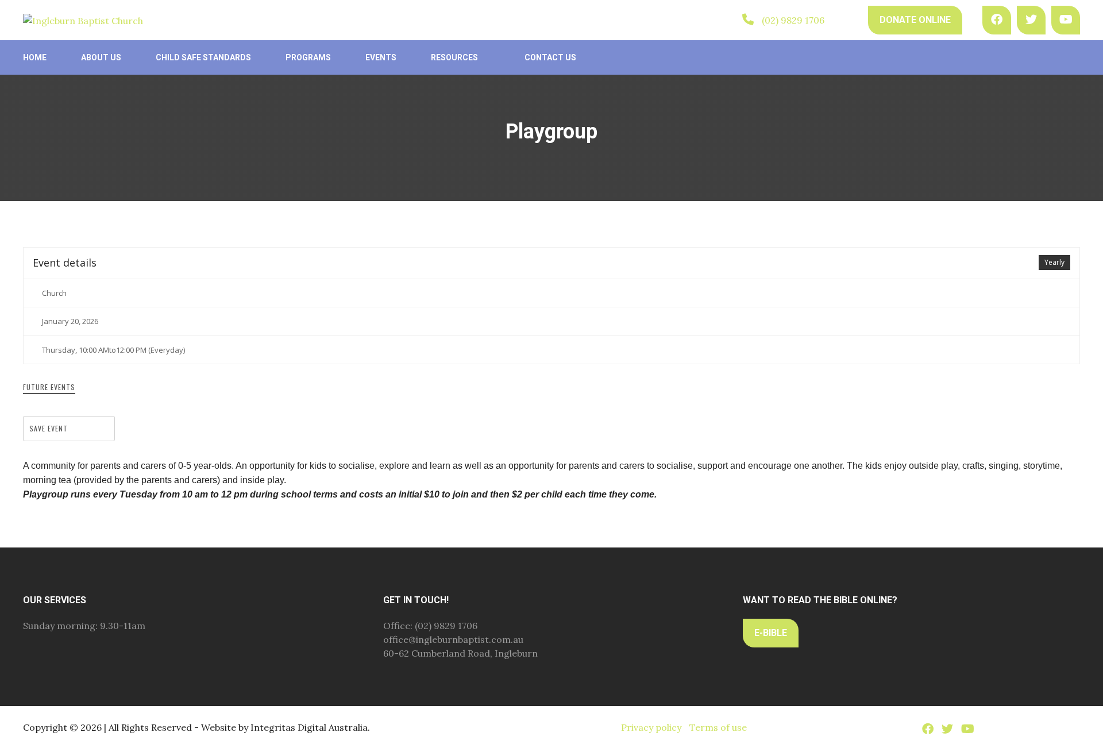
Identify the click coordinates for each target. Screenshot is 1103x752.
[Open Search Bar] (846, 20)
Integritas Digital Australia (309, 727)
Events (380, 57)
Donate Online (915, 19)
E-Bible (770, 632)
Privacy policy (651, 727)
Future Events (49, 387)
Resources (454, 57)
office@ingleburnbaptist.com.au (453, 639)
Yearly (1054, 262)
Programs (308, 57)
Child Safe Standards (203, 57)
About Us (101, 57)
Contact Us (550, 57)
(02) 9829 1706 (793, 20)
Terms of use (718, 727)
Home (35, 57)
